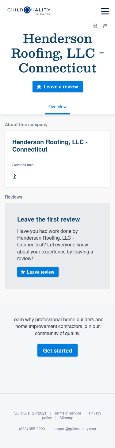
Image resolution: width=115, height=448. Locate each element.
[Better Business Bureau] (14, 177)
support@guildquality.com (74, 428)
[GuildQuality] (28, 11)
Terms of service (67, 412)
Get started (57, 350)
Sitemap (66, 417)
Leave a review (61, 86)
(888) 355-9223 (32, 428)
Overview (57, 106)
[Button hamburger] (105, 11)
